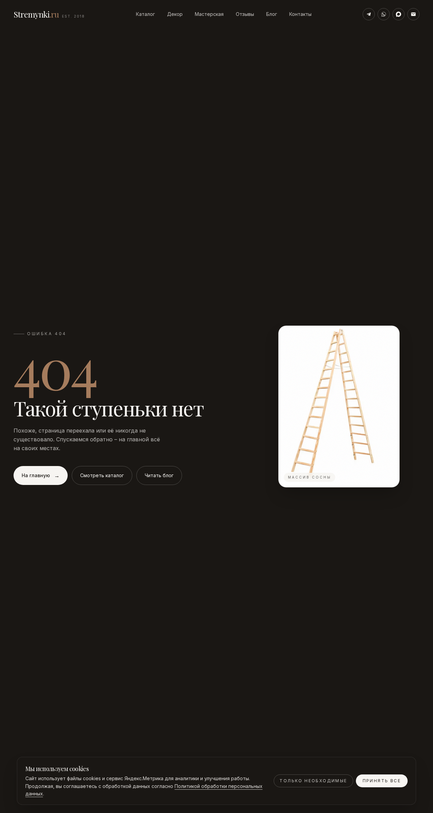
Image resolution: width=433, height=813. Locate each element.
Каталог (145, 14)
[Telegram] (369, 14)
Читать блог (159, 475)
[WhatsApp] (384, 14)
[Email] (413, 14)
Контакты (300, 14)
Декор (175, 14)
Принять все (382, 780)
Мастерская (209, 14)
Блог (271, 14)
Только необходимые (313, 780)
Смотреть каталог (102, 475)
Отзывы (245, 14)
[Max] (398, 14)
